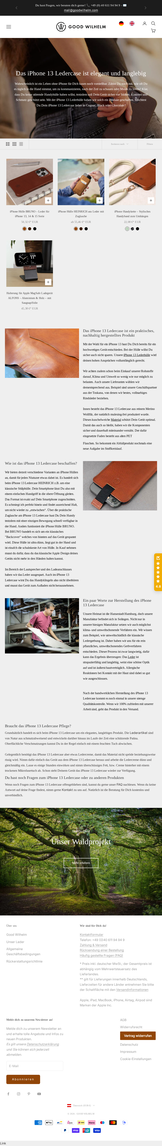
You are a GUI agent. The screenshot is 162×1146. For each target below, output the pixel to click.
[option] (133, 23)
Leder (131, 657)
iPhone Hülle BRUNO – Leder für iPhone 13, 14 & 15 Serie (29, 214)
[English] (133, 23)
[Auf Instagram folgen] (19, 1094)
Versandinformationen (132, 990)
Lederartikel (138, 733)
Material (116, 419)
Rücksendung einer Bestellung (102, 950)
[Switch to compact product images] (21, 144)
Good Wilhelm (16, 935)
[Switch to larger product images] (7, 144)
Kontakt (67, 790)
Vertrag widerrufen (138, 1036)
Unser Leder (15, 942)
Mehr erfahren (81, 863)
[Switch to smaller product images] (14, 144)
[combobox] (122, 23)
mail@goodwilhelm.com (81, 10)
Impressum (128, 1052)
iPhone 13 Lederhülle (136, 355)
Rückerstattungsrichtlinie (24, 961)
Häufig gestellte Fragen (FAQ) (101, 955)
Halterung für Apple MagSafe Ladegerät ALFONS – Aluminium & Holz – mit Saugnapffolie (30, 298)
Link (3, 1143)
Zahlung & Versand (93, 945)
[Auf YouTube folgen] (39, 1094)
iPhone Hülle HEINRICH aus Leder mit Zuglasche (81, 214)
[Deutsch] (122, 23)
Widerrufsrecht (131, 1027)
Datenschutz (129, 1044)
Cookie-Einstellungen (135, 1059)
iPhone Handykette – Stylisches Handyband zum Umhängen (132, 214)
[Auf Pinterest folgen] (29, 1094)
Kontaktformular (91, 935)
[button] (158, 572)
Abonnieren (23, 1079)
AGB (123, 1020)
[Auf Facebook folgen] (8, 1094)
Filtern (150, 144)
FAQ (119, 784)
